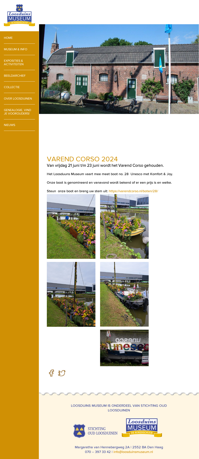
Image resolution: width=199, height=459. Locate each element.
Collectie (12, 87)
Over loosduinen (18, 98)
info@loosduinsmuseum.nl (133, 452)
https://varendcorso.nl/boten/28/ (133, 191)
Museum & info (15, 49)
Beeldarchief (15, 75)
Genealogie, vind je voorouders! (17, 111)
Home (8, 38)
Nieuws (9, 125)
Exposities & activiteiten (14, 62)
